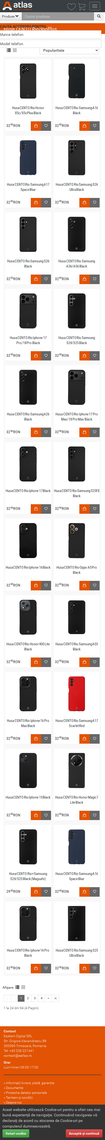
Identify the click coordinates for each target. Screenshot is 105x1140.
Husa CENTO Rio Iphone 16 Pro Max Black (28, 723)
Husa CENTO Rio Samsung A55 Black (76, 646)
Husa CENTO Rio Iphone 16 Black (28, 567)
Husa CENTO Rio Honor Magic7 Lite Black (76, 800)
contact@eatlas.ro (18, 1056)
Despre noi (14, 1102)
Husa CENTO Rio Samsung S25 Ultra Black (77, 953)
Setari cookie (16, 1133)
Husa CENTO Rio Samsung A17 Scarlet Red (76, 723)
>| (55, 998)
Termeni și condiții (19, 1097)
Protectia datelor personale (26, 1093)
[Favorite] (46, 432)
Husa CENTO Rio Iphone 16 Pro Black (28, 953)
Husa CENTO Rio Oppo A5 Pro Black (76, 570)
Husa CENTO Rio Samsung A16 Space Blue (76, 876)
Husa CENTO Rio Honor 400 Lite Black (28, 646)
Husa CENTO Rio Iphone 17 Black (28, 491)
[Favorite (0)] (72, 7)
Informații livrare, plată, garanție (30, 1083)
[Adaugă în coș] (36, 432)
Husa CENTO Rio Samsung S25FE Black (77, 493)
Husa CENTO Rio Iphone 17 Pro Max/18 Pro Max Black (76, 416)
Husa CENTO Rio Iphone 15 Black (28, 797)
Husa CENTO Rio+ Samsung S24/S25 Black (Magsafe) (28, 876)
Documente (14, 1088)
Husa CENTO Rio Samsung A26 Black (28, 416)
